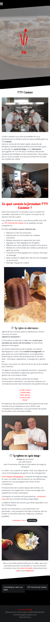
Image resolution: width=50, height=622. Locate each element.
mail (17, 571)
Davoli (25, 400)
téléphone (29, 571)
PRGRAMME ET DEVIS (19, 520)
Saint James (25, 395)
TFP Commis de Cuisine (13, 223)
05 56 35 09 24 (25, 617)
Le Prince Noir (25, 397)
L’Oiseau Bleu (25, 392)
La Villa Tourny (25, 390)
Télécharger (32, 520)
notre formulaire (26, 568)
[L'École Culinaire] (25, 42)
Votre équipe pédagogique (12, 476)
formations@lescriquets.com (25, 615)
